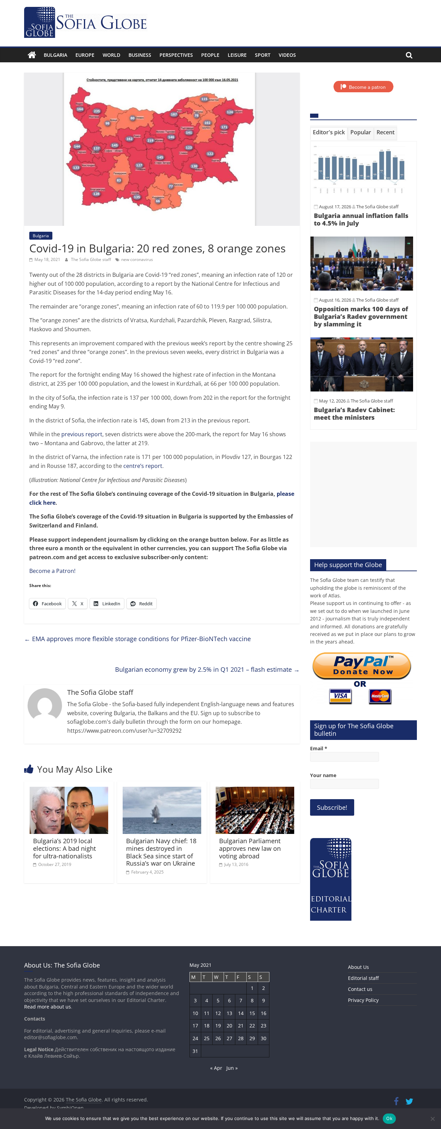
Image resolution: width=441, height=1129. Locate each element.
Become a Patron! (52, 571)
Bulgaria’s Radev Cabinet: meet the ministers (354, 413)
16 (263, 1013)
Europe (84, 55)
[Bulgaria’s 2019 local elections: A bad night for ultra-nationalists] (69, 791)
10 (195, 1013)
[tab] (329, 133)
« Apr (216, 1068)
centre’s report (142, 466)
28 (241, 1038)
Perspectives (176, 55)
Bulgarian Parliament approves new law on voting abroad (250, 848)
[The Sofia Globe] (32, 55)
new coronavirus (137, 259)
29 (252, 1038)
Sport (262, 55)
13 (229, 1013)
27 (229, 1038)
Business (140, 55)
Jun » (232, 1068)
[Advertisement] (363, 494)
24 (195, 1038)
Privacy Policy (363, 1000)
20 (229, 1025)
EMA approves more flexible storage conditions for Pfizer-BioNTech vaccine (137, 639)
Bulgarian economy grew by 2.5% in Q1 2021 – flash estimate (207, 669)
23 (263, 1025)
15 (252, 1013)
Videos (287, 55)
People (210, 55)
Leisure (237, 55)
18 (206, 1025)
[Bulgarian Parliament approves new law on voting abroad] (255, 791)
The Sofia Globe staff (91, 259)
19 (218, 1025)
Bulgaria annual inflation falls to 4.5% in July (361, 219)
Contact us (360, 989)
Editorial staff (363, 978)
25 (206, 1038)
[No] (432, 1118)
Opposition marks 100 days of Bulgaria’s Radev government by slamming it (361, 316)
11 (206, 1013)
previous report (81, 434)
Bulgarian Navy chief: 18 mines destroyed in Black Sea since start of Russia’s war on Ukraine (161, 852)
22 (252, 1025)
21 (241, 1025)
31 (195, 1051)
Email (318, 748)
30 (263, 1038)
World (111, 55)
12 (218, 1013)
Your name (323, 775)
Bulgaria (55, 55)
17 (195, 1025)
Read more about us (47, 1006)
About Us (358, 967)
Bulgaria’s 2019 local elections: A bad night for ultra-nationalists (64, 848)
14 (241, 1013)
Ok (389, 1118)
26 (218, 1038)
